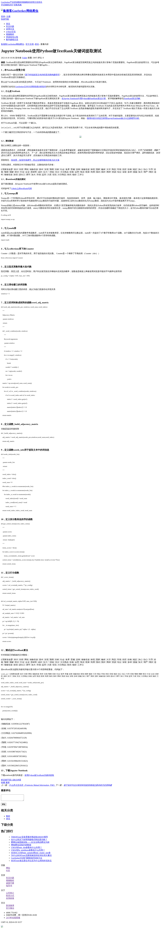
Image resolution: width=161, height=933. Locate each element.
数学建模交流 (12, 39)
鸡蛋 (19, 780)
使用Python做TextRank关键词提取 (39, 775)
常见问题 (10, 26)
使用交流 (34, 2)
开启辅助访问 (7, 5)
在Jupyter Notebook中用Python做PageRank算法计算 (84, 98)
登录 (3, 16)
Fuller (24, 58)
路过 (15, 780)
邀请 (8, 782)
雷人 (11, 780)
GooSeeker (5, 2)
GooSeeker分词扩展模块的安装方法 (26, 858)
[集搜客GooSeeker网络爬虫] (19, 10)
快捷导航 (5, 19)
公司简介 (10, 893)
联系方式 (10, 896)
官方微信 (10, 908)
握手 (7, 780)
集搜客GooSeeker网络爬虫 (12, 44)
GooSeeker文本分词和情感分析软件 (30, 87)
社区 (8, 870)
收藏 (3, 782)
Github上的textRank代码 (21, 188)
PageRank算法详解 (132, 98)
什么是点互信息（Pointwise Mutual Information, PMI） (32, 785)
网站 (8, 868)
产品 (12, 2)
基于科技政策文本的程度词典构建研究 (42, 75)
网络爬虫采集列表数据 (21, 845)
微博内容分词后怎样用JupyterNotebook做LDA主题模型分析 (113, 118)
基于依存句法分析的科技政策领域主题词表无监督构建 (88, 785)
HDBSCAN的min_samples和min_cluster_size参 (31, 853)
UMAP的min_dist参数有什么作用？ (26, 847)
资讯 (40, 2)
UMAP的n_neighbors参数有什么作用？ (28, 850)
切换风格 (18, 5)
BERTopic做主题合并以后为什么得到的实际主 (31, 861)
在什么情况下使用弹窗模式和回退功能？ (29, 839)
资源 (16, 2)
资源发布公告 (12, 37)
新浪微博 (10, 905)
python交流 (11, 32)
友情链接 (10, 898)
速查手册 (10, 883)
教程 (20, 2)
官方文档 (30, 44)
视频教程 (26, 2)
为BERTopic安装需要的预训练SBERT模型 (29, 837)
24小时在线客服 (13, 918)
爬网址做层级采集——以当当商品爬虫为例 (30, 842)
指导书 (9, 886)
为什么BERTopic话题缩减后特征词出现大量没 (31, 855)
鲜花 (3, 780)
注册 (8, 16)
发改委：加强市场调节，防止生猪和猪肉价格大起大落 (35, 160)
